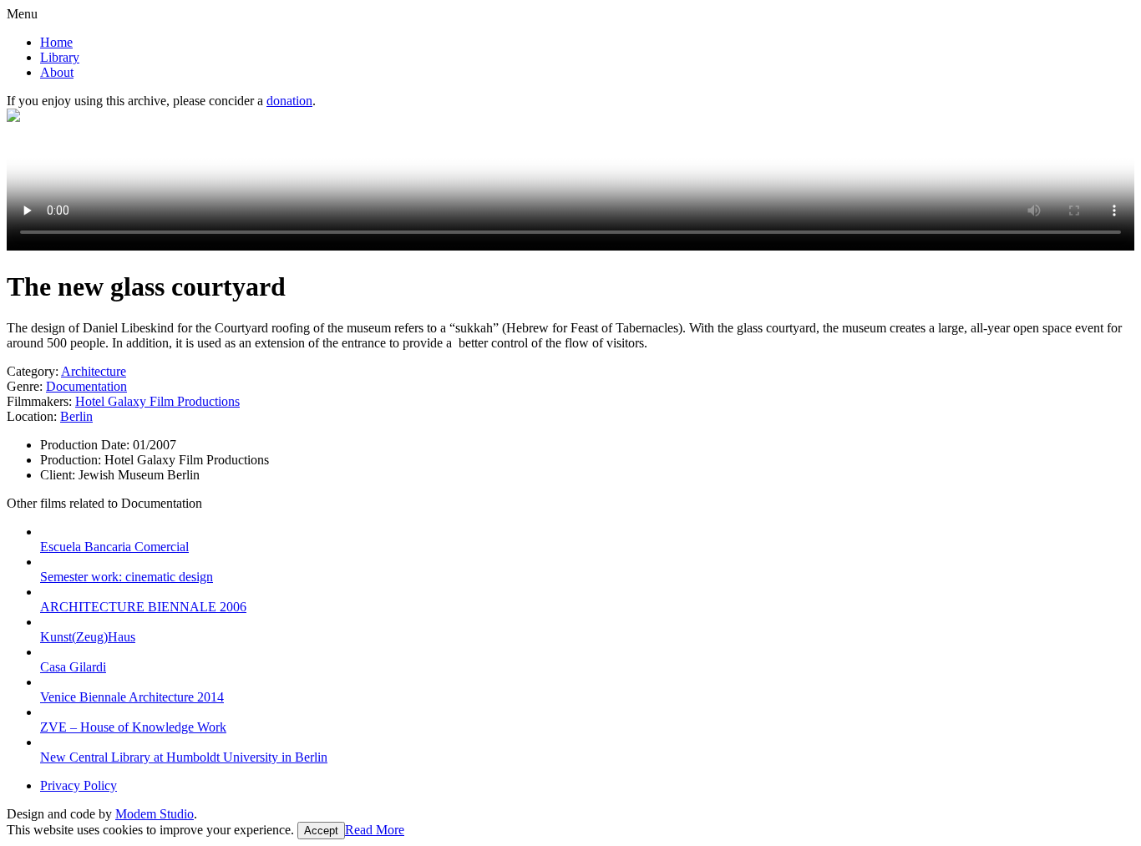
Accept (321, 830)
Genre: (25, 386)
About (57, 72)
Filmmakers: (39, 401)
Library (59, 57)
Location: (32, 416)
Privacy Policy (78, 785)
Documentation (86, 386)
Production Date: (86, 445)
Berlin (76, 416)
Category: (32, 371)
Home (56, 42)
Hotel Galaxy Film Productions (157, 401)
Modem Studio (154, 814)
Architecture (93, 371)
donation (289, 101)
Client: (59, 475)
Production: (72, 460)
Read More (374, 830)
